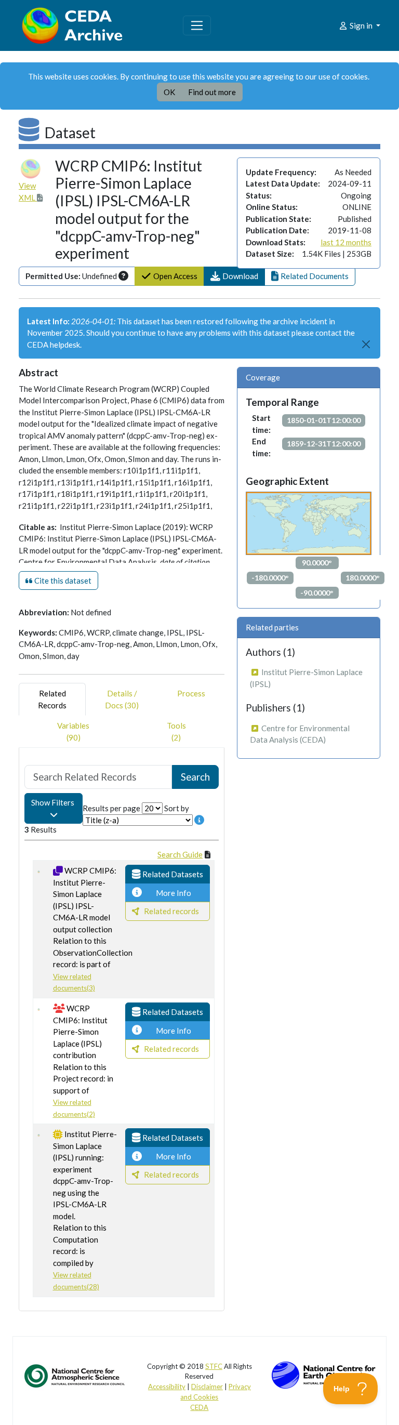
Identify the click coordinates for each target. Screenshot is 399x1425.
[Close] (367, 345)
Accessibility (166, 1386)
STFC (213, 1366)
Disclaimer (207, 1386)
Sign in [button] (361, 25)
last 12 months (346, 242)
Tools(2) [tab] (176, 731)
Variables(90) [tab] (73, 731)
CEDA (199, 1407)
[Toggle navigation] (197, 25)
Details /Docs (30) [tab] (122, 699)
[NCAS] (75, 1375)
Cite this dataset (62, 580)
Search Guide (180, 854)
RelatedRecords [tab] (52, 699)
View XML (28, 191)
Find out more (212, 92)
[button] (234, 276)
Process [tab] (191, 693)
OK (169, 92)
